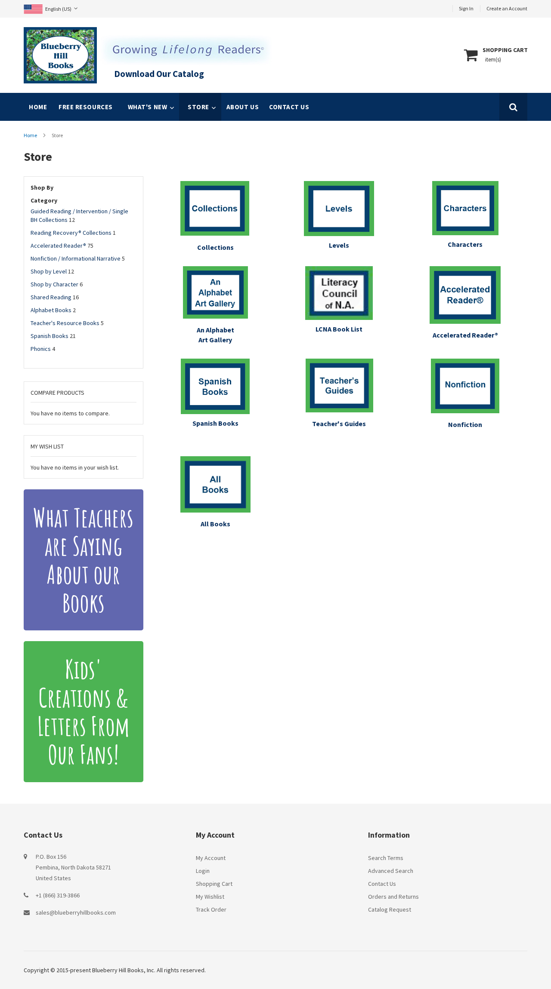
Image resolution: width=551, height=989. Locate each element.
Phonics (41, 349)
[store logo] (60, 55)
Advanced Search (390, 871)
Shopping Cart (214, 884)
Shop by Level (49, 271)
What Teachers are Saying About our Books (83, 560)
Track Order (211, 909)
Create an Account (506, 8)
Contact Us (382, 884)
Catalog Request (389, 909)
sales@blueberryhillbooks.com (76, 912)
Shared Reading (51, 297)
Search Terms (385, 858)
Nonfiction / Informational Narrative (76, 258)
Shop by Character (54, 284)
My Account (211, 858)
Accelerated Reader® (58, 245)
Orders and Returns (393, 896)
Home (31, 135)
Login (203, 871)
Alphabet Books (51, 310)
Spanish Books (49, 336)
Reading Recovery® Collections (71, 232)
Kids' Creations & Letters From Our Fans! (83, 712)
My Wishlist (210, 896)
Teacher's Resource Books (65, 323)
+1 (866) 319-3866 (58, 895)
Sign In (466, 8)
